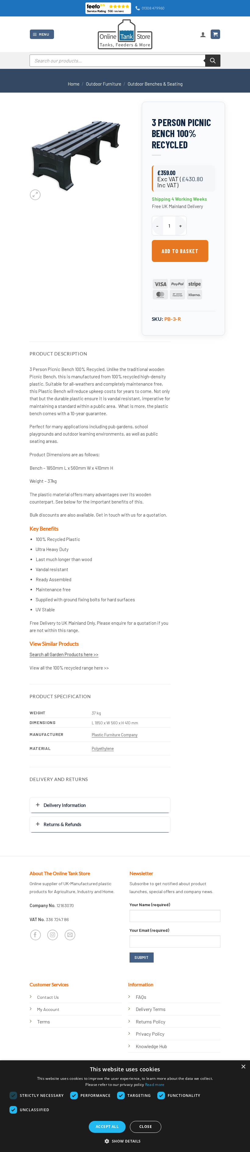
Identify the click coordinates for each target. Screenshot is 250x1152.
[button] (42, 34)
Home (74, 84)
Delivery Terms (151, 1009)
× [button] (243, 1067)
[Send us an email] (70, 935)
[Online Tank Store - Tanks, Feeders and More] (125, 34)
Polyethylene (103, 748)
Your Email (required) (149, 930)
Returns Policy (150, 1021)
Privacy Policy (150, 1034)
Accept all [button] (107, 1126)
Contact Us (48, 997)
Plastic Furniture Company (115, 734)
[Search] (212, 61)
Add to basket (180, 251)
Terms (43, 1021)
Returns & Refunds (62, 824)
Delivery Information (65, 805)
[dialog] (125, 1106)
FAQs (141, 997)
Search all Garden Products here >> (64, 654)
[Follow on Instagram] (52, 935)
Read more (155, 1084)
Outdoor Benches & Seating (155, 84)
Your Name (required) (150, 904)
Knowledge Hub (151, 1046)
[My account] (203, 34)
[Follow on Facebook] (35, 935)
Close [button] (145, 1126)
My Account (48, 1009)
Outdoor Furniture (103, 84)
